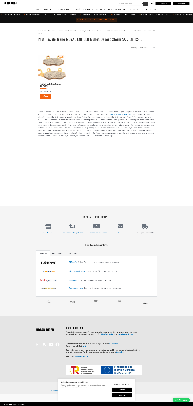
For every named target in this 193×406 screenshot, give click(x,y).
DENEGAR (122, 390)
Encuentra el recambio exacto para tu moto (96, 19)
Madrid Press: (74, 281)
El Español (73, 262)
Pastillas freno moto (76, 31)
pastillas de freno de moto (117, 115)
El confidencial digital (77, 271)
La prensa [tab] (43, 253)
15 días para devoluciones (96, 233)
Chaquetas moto (62, 9)
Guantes (99, 9)
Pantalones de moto (83, 9)
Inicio (40, 31)
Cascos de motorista (43, 9)
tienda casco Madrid (81, 356)
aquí (84, 346)
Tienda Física (48, 233)
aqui (130, 115)
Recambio (134, 9)
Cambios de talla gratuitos (72, 233)
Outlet (146, 9)
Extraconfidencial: (76, 288)
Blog (156, 9)
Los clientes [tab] (57, 253)
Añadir (45, 96)
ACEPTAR (122, 395)
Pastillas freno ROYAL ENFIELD (97, 31)
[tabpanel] (96, 276)
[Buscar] (145, 4)
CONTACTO (120, 233)
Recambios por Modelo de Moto (55, 31)
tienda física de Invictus (125, 334)
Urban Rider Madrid (107, 334)
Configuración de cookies (121, 384)
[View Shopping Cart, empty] (151, 3)
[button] (163, 3)
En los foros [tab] (72, 253)
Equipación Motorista (116, 9)
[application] (52, 9)
